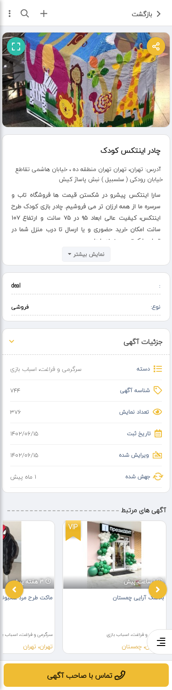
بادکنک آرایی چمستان (138, 597)
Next (158, 589)
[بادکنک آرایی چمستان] (114, 555)
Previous (14, 589)
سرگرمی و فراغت (61, 369)
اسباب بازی (23, 369)
